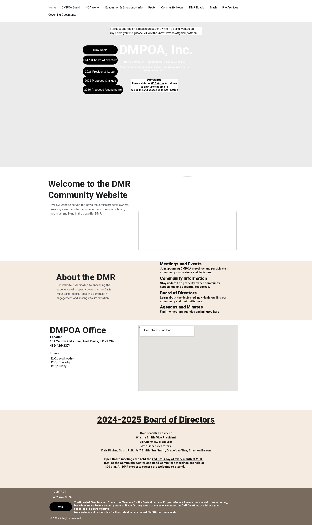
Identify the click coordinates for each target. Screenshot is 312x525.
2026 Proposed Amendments (103, 89)
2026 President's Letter (100, 71)
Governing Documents (62, 14)
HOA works (93, 7)
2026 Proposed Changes (100, 80)
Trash (213, 7)
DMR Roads (196, 7)
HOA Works (157, 83)
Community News (172, 7)
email (60, 507)
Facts (152, 7)
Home (52, 7)
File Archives (230, 7)
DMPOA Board (71, 7)
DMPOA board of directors (100, 60)
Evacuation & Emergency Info (124, 7)
